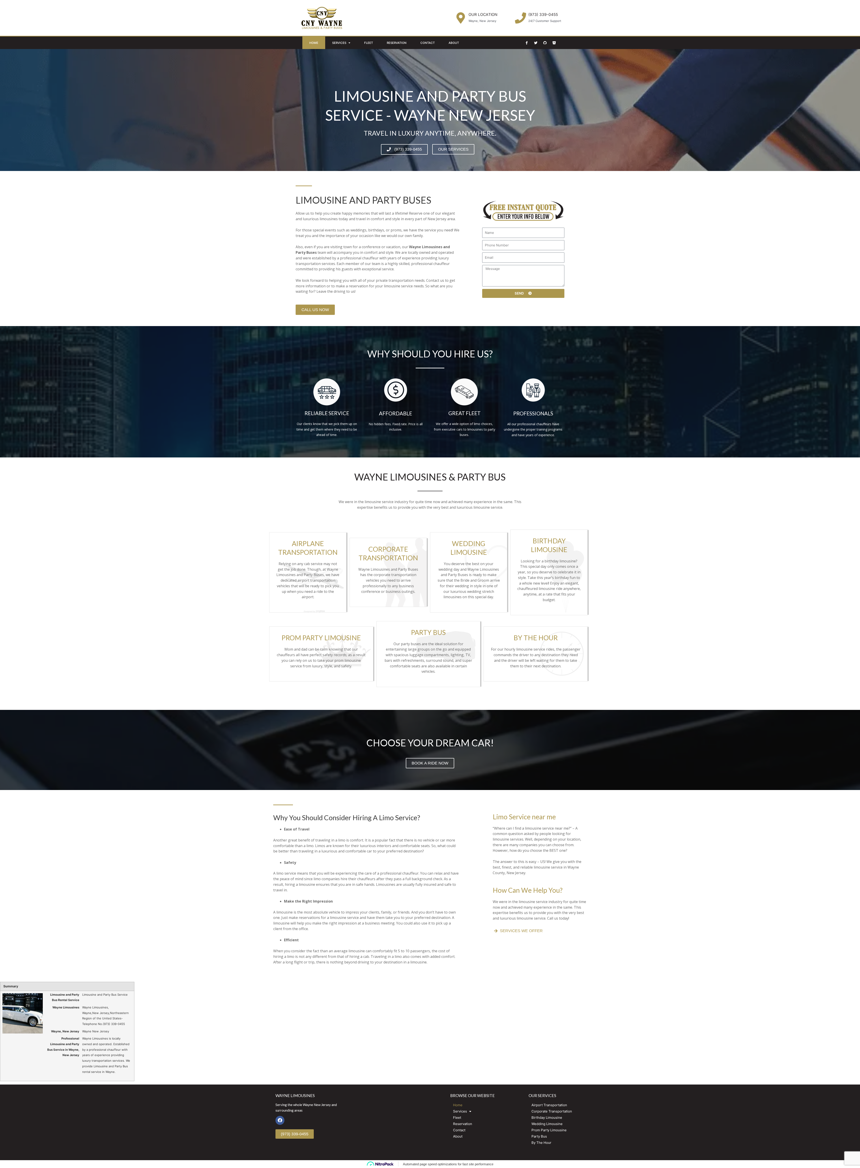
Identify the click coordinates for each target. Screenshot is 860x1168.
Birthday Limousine (546, 1117)
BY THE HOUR (536, 638)
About (454, 43)
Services (339, 43)
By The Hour (541, 1142)
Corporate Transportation (551, 1111)
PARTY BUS (428, 632)
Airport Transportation (549, 1105)
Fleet (368, 43)
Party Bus (539, 1136)
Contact (427, 43)
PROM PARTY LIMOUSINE (321, 638)
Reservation (396, 43)
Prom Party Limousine (549, 1130)
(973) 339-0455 (543, 14)
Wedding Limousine (547, 1124)
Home (313, 43)
